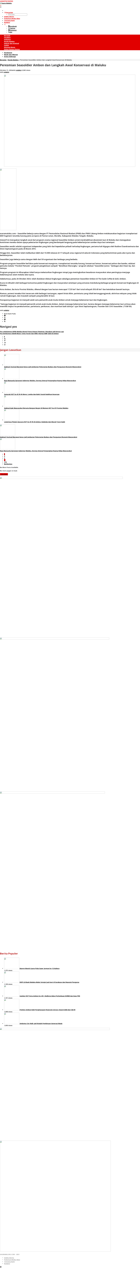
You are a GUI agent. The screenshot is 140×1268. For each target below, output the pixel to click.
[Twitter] (5, 318)
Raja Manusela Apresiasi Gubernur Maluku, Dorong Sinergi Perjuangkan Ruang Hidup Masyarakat (40, 381)
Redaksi (7, 1264)
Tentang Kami (9, 1262)
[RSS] (5, 321)
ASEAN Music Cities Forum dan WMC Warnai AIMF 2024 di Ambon (29, 334)
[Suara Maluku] (6, 3)
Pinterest (13, 30)
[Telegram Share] (5, 343)
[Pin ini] (5, 341)
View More (4, 474)
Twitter (12, 28)
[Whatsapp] (5, 345)
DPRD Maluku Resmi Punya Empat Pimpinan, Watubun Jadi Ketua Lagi (32, 332)
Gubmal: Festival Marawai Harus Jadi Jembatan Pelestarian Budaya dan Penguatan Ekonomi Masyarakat (42, 367)
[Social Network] (5, 24)
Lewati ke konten (6, 1)
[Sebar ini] (4, 337)
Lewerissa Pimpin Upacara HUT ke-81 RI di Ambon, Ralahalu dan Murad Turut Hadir (34, 422)
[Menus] (0, 5)
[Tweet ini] (5, 339)
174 (5, 462)
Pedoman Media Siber (12, 1260)
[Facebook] (5, 316)
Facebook (13, 26)
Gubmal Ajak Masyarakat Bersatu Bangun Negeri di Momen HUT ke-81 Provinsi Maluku (36, 408)
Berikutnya (8, 464)
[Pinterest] (5, 320)
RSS (11, 32)
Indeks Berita (9, 1258)
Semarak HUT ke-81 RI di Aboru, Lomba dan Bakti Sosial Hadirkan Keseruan (31, 394)
